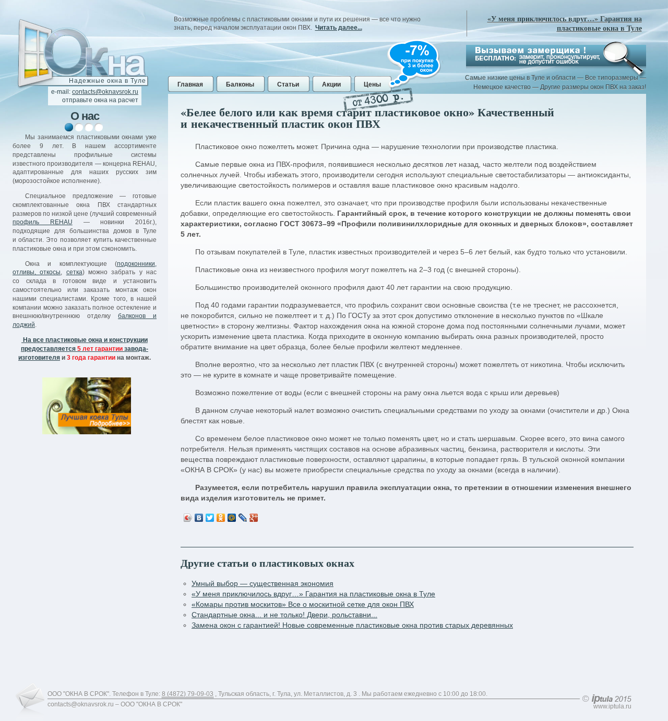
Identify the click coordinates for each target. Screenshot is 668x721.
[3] (89, 127)
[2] (79, 127)
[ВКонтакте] (199, 517)
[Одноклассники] (221, 517)
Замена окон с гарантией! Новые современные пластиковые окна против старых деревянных (352, 625)
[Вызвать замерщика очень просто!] (556, 55)
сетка (74, 272)
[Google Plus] (253, 517)
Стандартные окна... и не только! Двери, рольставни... (284, 614)
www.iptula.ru (612, 706)
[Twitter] (210, 517)
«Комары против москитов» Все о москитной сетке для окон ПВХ (303, 604)
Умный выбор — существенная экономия (262, 583)
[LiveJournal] (242, 517)
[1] (69, 127)
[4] (98, 127)
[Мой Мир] (231, 517)
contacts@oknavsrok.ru (105, 91)
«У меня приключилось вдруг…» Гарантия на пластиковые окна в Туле (564, 23)
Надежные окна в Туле (107, 80)
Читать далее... (338, 27)
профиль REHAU (43, 222)
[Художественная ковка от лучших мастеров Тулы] (86, 405)
